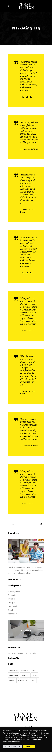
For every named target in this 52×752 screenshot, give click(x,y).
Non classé (12, 606)
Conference (13, 670)
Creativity (25, 670)
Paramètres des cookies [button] (12, 746)
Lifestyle (11, 602)
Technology (12, 614)
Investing (11, 599)
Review (11, 680)
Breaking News (14, 591)
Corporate (12, 595)
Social (10, 610)
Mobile (35, 675)
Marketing (25, 675)
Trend (33, 680)
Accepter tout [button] (29, 746)
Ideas (34, 670)
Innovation (13, 675)
